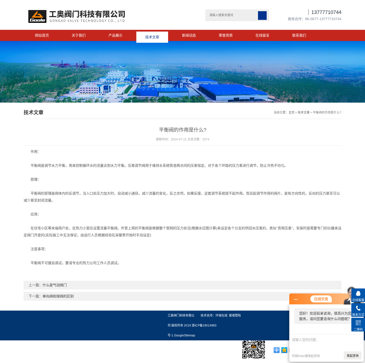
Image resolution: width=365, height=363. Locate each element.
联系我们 (299, 35)
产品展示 (115, 35)
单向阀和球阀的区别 (58, 296)
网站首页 (42, 35)
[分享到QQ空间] (284, 350)
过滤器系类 (8, 353)
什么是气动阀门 (54, 285)
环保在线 (221, 315)
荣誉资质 (226, 35)
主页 (291, 112)
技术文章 (152, 35)
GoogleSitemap (184, 335)
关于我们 (79, 35)
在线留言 (262, 35)
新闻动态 (189, 35)
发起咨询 (353, 356)
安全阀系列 (8, 345)
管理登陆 (235, 315)
